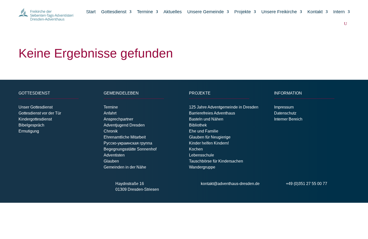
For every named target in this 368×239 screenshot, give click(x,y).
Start (91, 11)
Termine (145, 11)
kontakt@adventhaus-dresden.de (230, 184)
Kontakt (315, 11)
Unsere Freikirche (279, 11)
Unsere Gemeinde (205, 11)
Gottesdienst (113, 11)
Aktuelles (172, 11)
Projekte (242, 11)
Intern (339, 11)
